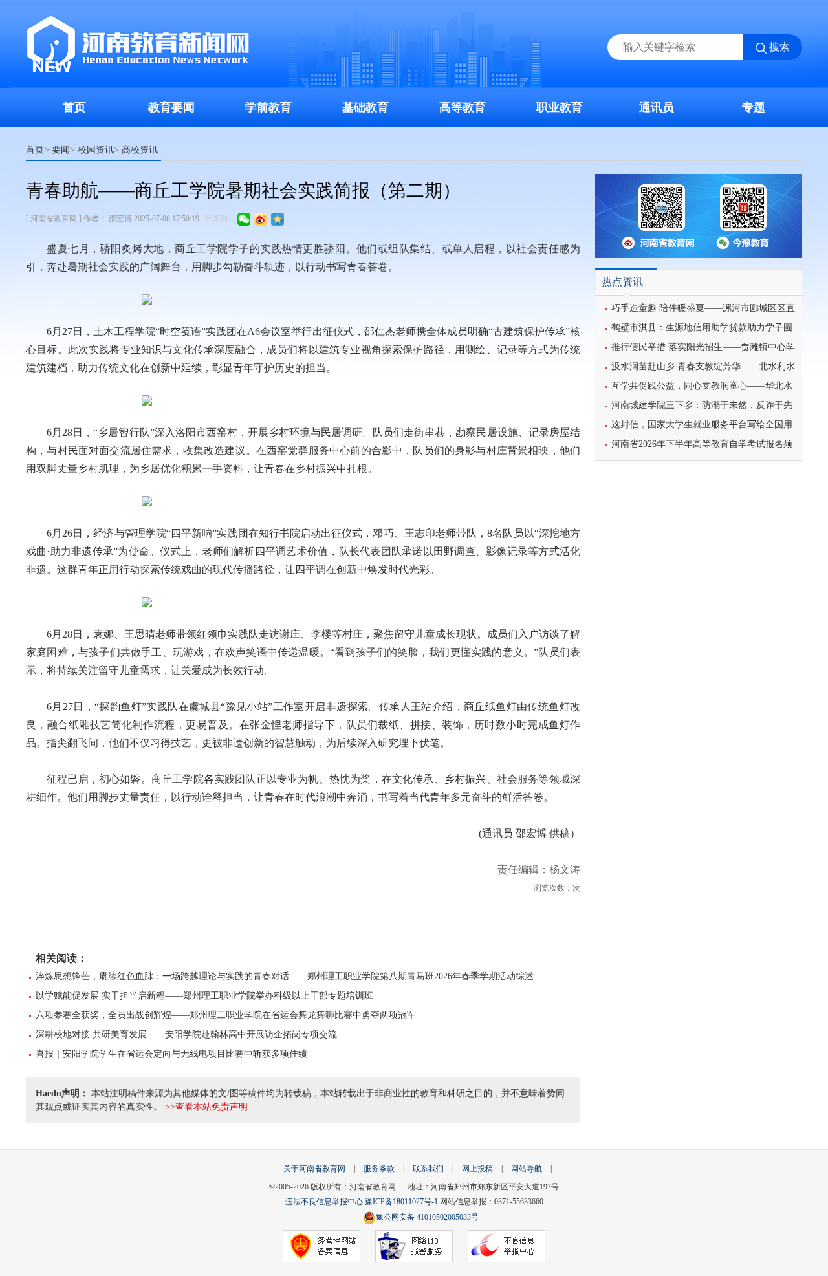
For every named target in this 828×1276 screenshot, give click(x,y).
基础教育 (365, 107)
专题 (753, 107)
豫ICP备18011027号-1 (401, 1201)
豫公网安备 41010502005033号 (427, 1217)
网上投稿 (477, 1168)
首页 (74, 107)
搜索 (779, 46)
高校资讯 (140, 149)
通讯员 (656, 107)
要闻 (61, 149)
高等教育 (462, 107)
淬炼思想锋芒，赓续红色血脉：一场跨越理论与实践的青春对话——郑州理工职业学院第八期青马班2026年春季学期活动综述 (285, 976)
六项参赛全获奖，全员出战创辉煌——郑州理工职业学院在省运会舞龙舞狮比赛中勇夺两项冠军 (226, 1015)
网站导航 (526, 1168)
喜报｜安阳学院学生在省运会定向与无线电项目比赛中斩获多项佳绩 (171, 1054)
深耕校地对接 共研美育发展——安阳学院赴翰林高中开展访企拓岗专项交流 (186, 1034)
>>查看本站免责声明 (206, 1107)
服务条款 (379, 1168)
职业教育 (559, 107)
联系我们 (428, 1168)
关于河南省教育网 (314, 1168)
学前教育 (268, 107)
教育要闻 (171, 107)
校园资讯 (96, 149)
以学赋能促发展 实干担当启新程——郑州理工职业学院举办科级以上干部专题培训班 (204, 995)
